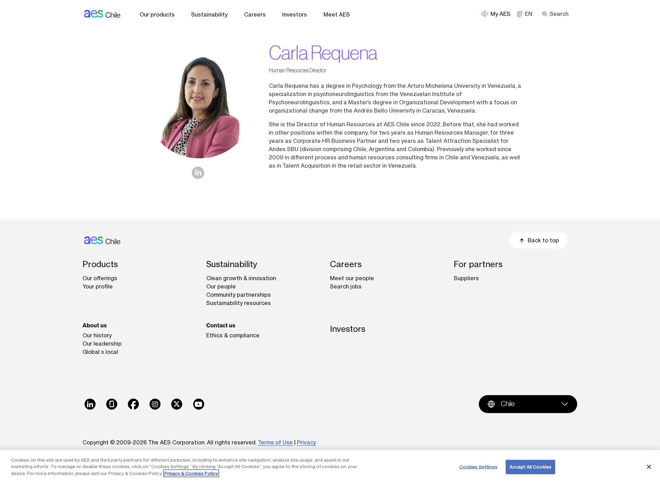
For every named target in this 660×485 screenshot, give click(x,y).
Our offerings (99, 278)
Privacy (306, 442)
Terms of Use (275, 442)
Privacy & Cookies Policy (191, 473)
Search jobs (346, 286)
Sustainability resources (238, 302)
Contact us (220, 325)
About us (94, 325)
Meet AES (336, 14)
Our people (221, 286)
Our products (157, 14)
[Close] (649, 466)
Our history (97, 335)
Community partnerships (238, 294)
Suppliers (466, 278)
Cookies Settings (478, 467)
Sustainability (209, 14)
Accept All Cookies (530, 467)
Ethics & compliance (233, 335)
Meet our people (352, 278)
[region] (330, 467)
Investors (294, 14)
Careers (255, 14)
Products (100, 264)
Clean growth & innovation (241, 278)
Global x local (100, 351)
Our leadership (102, 343)
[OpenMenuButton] (498, 13)
